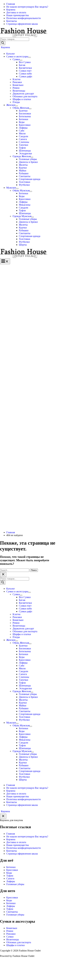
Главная (10, 833)
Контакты (11, 850)
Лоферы (10, 881)
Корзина (10, 839)
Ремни (9, 931)
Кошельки (11, 928)
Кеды (9, 872)
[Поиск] (2, 43)
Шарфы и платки (15, 945)
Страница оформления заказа (22, 853)
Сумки (10, 936)
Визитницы (12, 939)
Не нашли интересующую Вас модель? (27, 836)
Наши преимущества (17, 845)
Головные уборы (15, 884)
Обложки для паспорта (18, 942)
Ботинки (11, 867)
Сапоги (10, 878)
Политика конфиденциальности (23, 848)
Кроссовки (12, 870)
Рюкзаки (11, 933)
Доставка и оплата (16, 842)
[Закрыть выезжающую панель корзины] (3, 816)
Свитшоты (12, 911)
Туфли (9, 875)
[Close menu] (3, 574)
